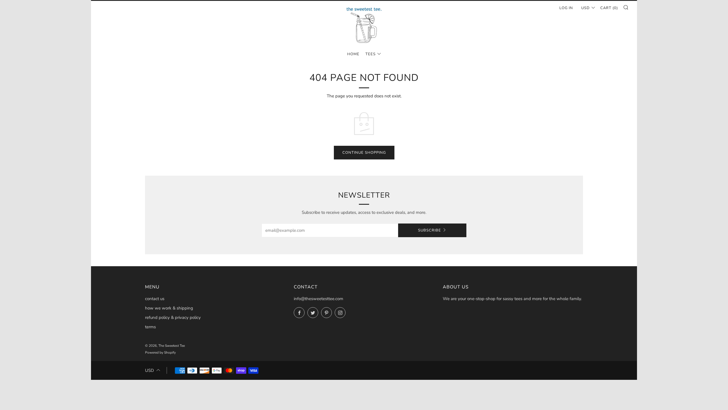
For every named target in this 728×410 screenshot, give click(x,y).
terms (150, 327)
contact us (154, 299)
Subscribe (429, 230)
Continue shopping (364, 152)
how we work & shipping (169, 308)
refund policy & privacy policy (173, 317)
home (353, 54)
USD (585, 8)
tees (370, 54)
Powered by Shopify (160, 352)
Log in (566, 8)
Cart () (609, 8)
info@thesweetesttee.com (318, 299)
